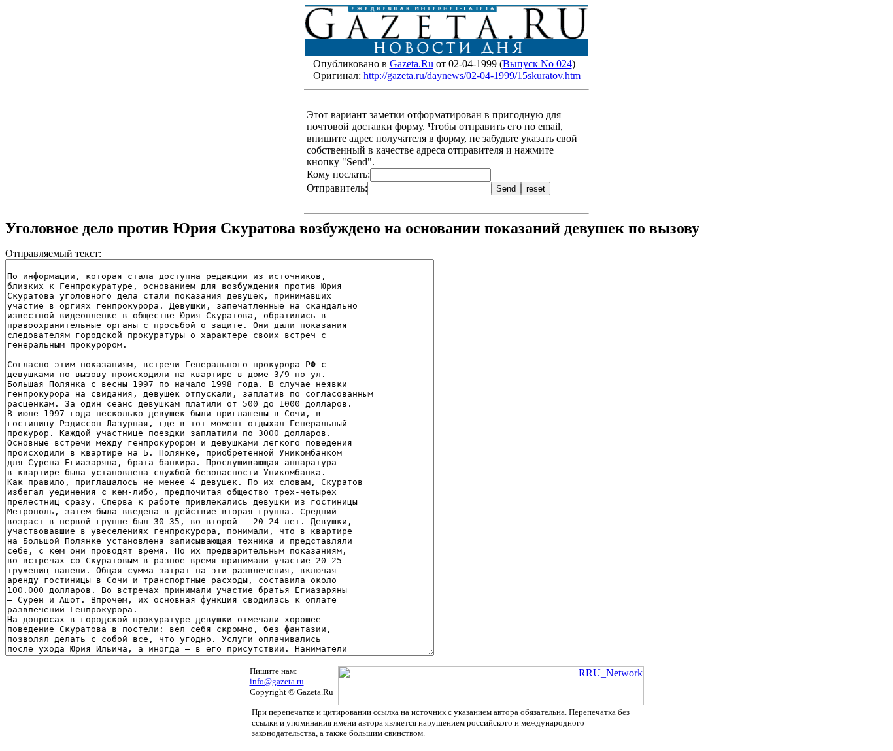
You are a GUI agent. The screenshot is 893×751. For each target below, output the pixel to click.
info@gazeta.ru (277, 681)
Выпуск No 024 (537, 63)
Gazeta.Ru (411, 63)
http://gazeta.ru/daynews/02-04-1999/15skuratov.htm (472, 75)
